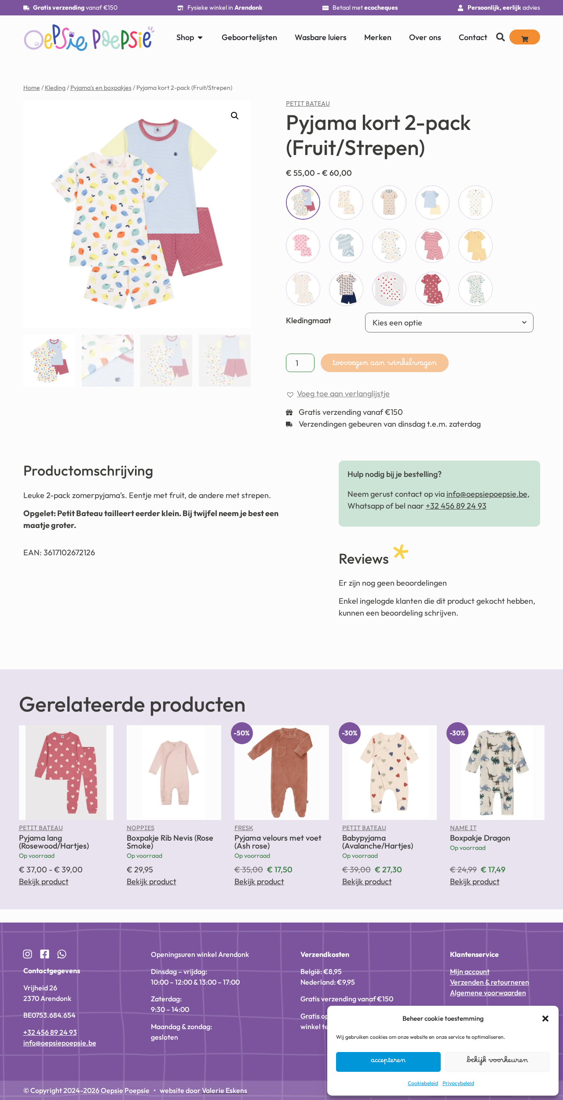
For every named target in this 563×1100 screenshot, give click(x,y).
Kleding (55, 88)
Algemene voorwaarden (488, 992)
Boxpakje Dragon (480, 838)
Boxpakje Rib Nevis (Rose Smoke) (170, 842)
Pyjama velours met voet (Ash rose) (278, 842)
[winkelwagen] (524, 37)
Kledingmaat (308, 320)
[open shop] (200, 37)
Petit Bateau (308, 106)
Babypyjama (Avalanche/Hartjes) (377, 842)
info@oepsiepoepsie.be (486, 494)
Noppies (140, 830)
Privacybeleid (458, 1083)
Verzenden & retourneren (489, 982)
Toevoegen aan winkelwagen (385, 365)
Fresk (243, 830)
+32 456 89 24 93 (456, 506)
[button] (545, 1018)
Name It (463, 830)
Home (31, 88)
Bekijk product (44, 881)
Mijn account (470, 971)
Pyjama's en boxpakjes (101, 88)
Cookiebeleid (423, 1083)
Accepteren (388, 1062)
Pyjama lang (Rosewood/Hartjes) (54, 842)
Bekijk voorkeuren (497, 1062)
